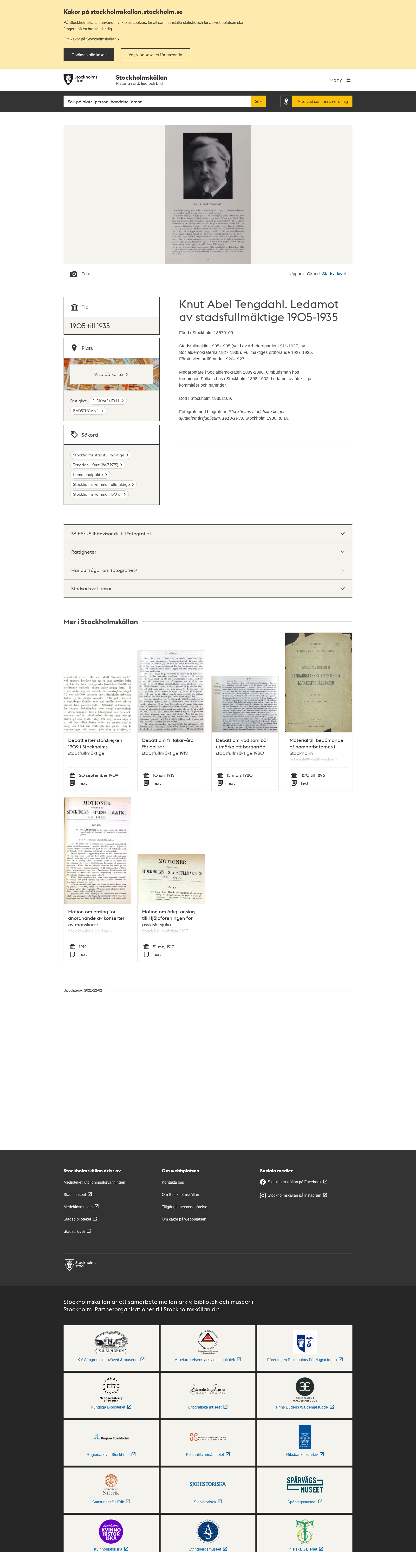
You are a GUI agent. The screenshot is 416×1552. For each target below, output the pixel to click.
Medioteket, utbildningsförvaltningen (94, 1182)
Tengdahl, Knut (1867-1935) (95, 464)
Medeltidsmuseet (78, 1207)
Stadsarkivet (334, 273)
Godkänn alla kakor (89, 54)
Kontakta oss (173, 1182)
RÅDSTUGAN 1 (86, 410)
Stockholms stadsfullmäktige (98, 454)
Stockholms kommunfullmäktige (101, 484)
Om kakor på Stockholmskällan (90, 39)
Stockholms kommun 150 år (97, 494)
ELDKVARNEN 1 (106, 400)
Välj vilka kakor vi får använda (155, 54)
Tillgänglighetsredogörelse (184, 1207)
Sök (258, 101)
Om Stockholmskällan (180, 1195)
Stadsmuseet (75, 1195)
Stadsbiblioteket (77, 1219)
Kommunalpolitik (88, 474)
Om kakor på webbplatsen (184, 1219)
